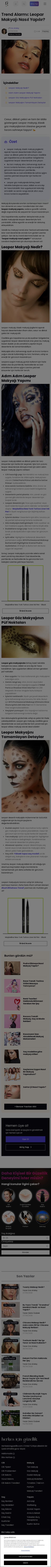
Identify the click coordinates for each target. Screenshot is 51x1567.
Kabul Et (25, 1563)
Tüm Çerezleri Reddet (25, 1556)
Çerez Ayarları (25, 1550)
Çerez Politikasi (29, 1547)
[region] (25, 1551)
